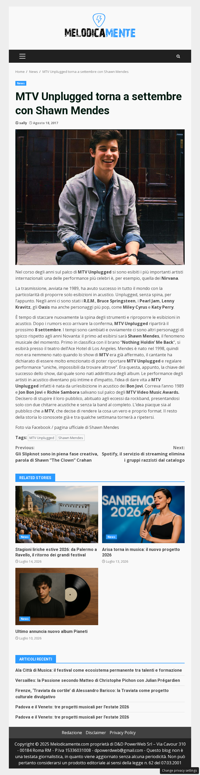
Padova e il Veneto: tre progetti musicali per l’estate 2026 (72, 706)
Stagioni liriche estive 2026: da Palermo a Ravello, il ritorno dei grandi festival (56, 514)
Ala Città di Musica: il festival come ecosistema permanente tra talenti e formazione (98, 670)
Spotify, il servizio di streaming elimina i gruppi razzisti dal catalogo (143, 454)
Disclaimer (96, 732)
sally (23, 123)
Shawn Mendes (70, 437)
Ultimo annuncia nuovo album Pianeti (56, 596)
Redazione (72, 732)
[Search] (178, 56)
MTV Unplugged (41, 437)
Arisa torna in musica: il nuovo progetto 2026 (143, 514)
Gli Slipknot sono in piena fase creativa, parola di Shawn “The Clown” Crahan (56, 454)
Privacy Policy (123, 732)
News (21, 83)
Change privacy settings (179, 770)
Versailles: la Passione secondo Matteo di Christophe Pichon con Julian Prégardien (97, 680)
